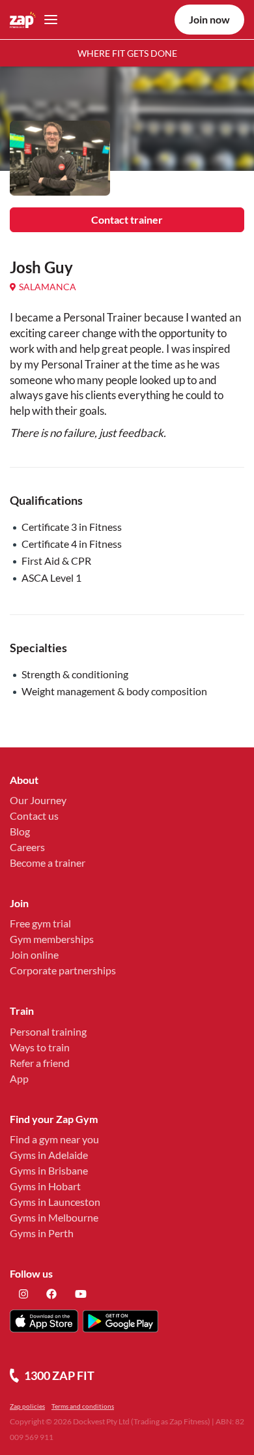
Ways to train (40, 1047)
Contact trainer (127, 219)
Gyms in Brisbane (49, 1170)
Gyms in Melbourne (54, 1217)
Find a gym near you (54, 1139)
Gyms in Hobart (45, 1186)
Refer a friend (40, 1063)
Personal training (48, 1031)
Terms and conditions (82, 1406)
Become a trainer (47, 862)
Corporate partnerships (63, 970)
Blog (20, 831)
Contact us (34, 815)
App (19, 1078)
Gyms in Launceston (55, 1201)
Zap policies (27, 1406)
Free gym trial (40, 923)
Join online (34, 954)
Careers (27, 847)
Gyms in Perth (42, 1233)
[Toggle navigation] (47, 20)
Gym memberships (52, 939)
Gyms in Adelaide (49, 1154)
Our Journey (38, 800)
